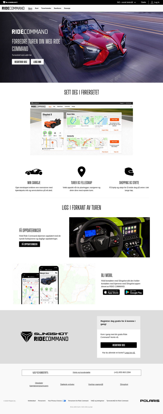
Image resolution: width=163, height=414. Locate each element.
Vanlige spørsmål (95, 384)
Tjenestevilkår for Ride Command (117, 401)
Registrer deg (21, 61)
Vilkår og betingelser (97, 401)
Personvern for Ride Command (78, 401)
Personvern (42, 401)
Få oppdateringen (29, 244)
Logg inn (37, 61)
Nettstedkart (32, 401)
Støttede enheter (67, 384)
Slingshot (124, 384)
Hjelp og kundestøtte (81, 372)
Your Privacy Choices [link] (55, 401)
